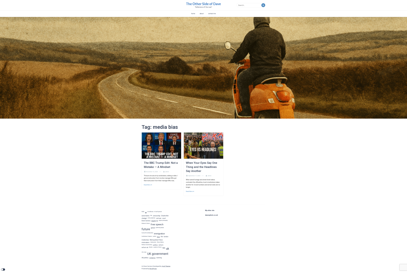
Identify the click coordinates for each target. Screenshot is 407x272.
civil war (158, 218)
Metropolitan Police (156, 240)
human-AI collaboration (147, 233)
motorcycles (153, 242)
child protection (151, 218)
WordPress (153, 268)
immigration (159, 233)
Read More (147, 185)
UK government (157, 254)
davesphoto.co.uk (211, 215)
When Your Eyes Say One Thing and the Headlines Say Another (201, 167)
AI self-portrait (158, 211)
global (153, 228)
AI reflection (151, 211)
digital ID (154, 221)
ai (146, 212)
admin (167, 171)
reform (161, 245)
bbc (151, 215)
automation (145, 216)
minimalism (145, 242)
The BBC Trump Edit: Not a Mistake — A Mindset (161, 164)
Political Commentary (147, 244)
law (158, 237)
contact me (212, 13)
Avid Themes (166, 266)
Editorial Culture (146, 223)
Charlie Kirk (165, 216)
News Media (160, 242)
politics (155, 245)
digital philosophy (163, 220)
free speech (157, 224)
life (162, 236)
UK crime (144, 252)
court (164, 218)
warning (159, 258)
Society (151, 247)
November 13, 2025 (152, 171)
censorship (156, 216)
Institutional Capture (147, 236)
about (202, 13)
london (166, 236)
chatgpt (144, 218)
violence (152, 258)
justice (154, 236)
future (146, 229)
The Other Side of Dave (203, 4)
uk (167, 248)
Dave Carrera (146, 221)
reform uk (145, 247)
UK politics (145, 258)
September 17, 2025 (194, 175)
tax (163, 248)
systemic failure (157, 247)
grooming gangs (160, 227)
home (193, 13)
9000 (143, 211)
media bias (145, 240)
